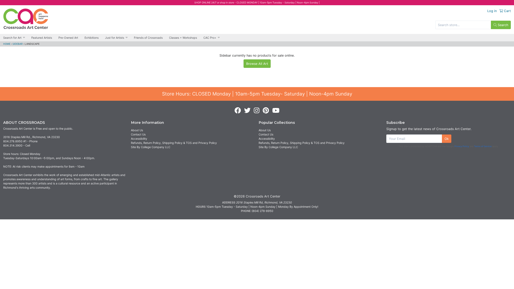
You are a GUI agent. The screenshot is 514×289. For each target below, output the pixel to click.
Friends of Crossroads (148, 37)
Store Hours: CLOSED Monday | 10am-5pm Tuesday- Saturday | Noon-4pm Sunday (257, 94)
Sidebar (17, 43)
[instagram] (256, 110)
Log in (492, 11)
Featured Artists (41, 37)
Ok (447, 139)
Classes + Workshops (183, 37)
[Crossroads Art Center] (25, 18)
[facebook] (238, 110)
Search (502, 25)
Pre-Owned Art (68, 37)
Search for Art (12, 37)
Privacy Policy (461, 146)
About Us (137, 130)
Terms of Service (483, 146)
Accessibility (139, 138)
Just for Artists (114, 37)
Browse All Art (257, 64)
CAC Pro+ (209, 37)
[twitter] (247, 110)
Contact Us (138, 134)
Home (6, 43)
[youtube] (275, 110)
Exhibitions (92, 37)
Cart (507, 11)
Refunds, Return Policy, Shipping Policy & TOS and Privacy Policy (174, 142)
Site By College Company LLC (150, 147)
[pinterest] (266, 110)
